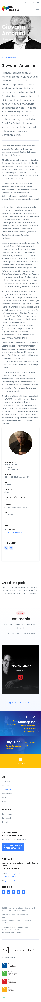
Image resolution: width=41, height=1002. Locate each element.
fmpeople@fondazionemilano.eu (19, 874)
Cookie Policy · (23, 927)
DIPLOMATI (6, 785)
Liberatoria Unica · (9, 933)
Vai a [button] (27, 2)
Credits (19, 933)
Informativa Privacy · (10, 927)
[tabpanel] (20, 669)
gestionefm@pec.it (12, 881)
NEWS (4, 801)
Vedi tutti (21, 763)
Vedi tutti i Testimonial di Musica (20, 633)
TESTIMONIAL (7, 789)
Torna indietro (10, 57)
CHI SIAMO (6, 781)
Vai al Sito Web (14, 532)
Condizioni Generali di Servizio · (13, 930)
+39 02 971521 (10, 877)
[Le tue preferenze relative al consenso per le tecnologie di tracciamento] (4, 998)
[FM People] (10, 10)
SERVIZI (4, 797)
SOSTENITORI (7, 793)
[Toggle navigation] (37, 10)
